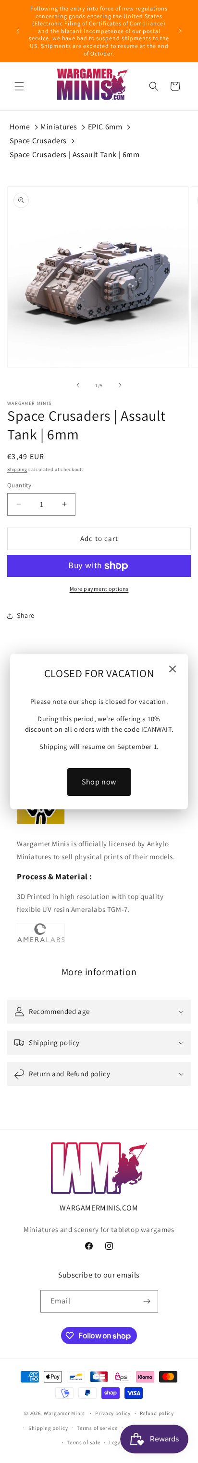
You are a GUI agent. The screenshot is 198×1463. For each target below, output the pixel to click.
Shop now (99, 782)
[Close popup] (172, 670)
